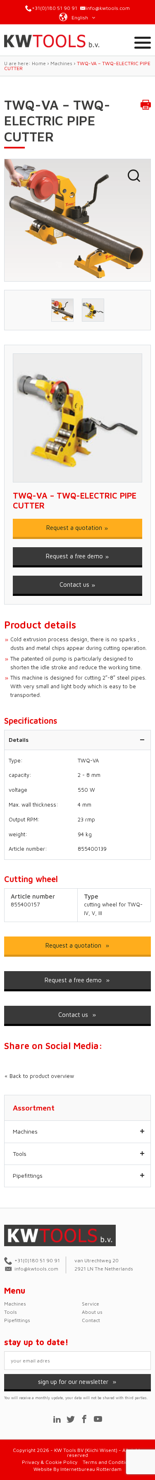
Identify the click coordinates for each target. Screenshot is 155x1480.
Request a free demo (75, 556)
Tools (19, 1153)
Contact (91, 1320)
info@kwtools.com (108, 8)
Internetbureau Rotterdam (91, 1469)
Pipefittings (28, 1175)
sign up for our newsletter (74, 1381)
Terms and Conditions (108, 1462)
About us (92, 1312)
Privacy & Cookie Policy (49, 1462)
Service (90, 1304)
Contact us (75, 584)
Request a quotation (75, 527)
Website (42, 1469)
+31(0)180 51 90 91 (54, 8)
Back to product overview (41, 1076)
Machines (25, 1131)
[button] (77, 17)
